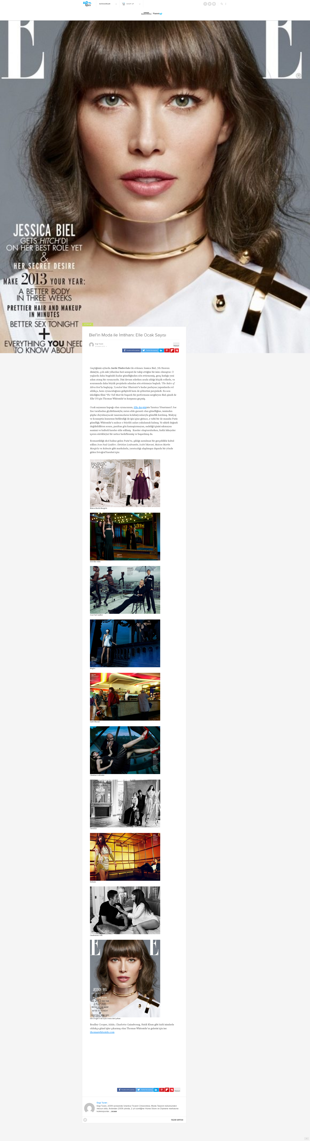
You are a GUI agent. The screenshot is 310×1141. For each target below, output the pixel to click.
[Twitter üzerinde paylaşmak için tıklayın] (149, 350)
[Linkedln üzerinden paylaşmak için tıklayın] (161, 350)
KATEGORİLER (105, 4)
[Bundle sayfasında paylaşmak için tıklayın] (176, 350)
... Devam (113, 1111)
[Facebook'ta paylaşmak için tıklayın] (131, 350)
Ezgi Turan (99, 344)
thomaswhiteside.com (102, 1032)
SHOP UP (130, 4)
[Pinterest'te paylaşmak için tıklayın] (167, 350)
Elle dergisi (140, 407)
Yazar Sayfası (177, 1120)
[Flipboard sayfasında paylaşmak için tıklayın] (172, 350)
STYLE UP (87, 324)
